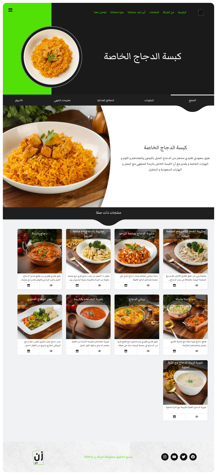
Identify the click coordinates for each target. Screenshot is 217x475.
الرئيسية (182, 12)
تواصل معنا (100, 12)
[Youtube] (174, 457)
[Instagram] (165, 457)
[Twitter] (183, 457)
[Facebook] (193, 457)
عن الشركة (168, 12)
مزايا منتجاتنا (117, 12)
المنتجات (154, 12)
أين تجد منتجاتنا (136, 12)
